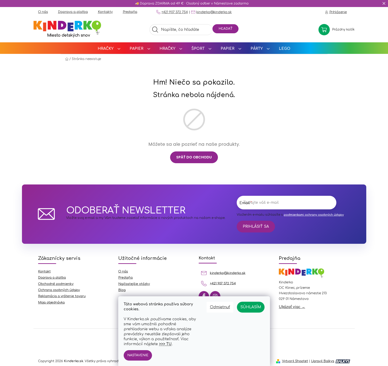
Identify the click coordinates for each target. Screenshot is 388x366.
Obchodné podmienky (56, 284)
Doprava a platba (73, 12)
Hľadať (225, 28)
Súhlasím (250, 307)
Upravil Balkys (322, 361)
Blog (122, 290)
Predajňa (130, 12)
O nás (43, 12)
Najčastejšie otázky (134, 284)
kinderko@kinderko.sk (214, 12)
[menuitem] (109, 48)
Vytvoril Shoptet (295, 361)
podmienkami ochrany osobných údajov (314, 214)
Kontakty (105, 12)
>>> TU (165, 344)
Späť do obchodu (194, 157)
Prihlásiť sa (256, 227)
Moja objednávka (51, 302)
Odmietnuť (220, 307)
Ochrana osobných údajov (59, 290)
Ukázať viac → (292, 307)
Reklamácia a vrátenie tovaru (62, 296)
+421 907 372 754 (174, 12)
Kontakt (44, 271)
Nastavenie (137, 355)
